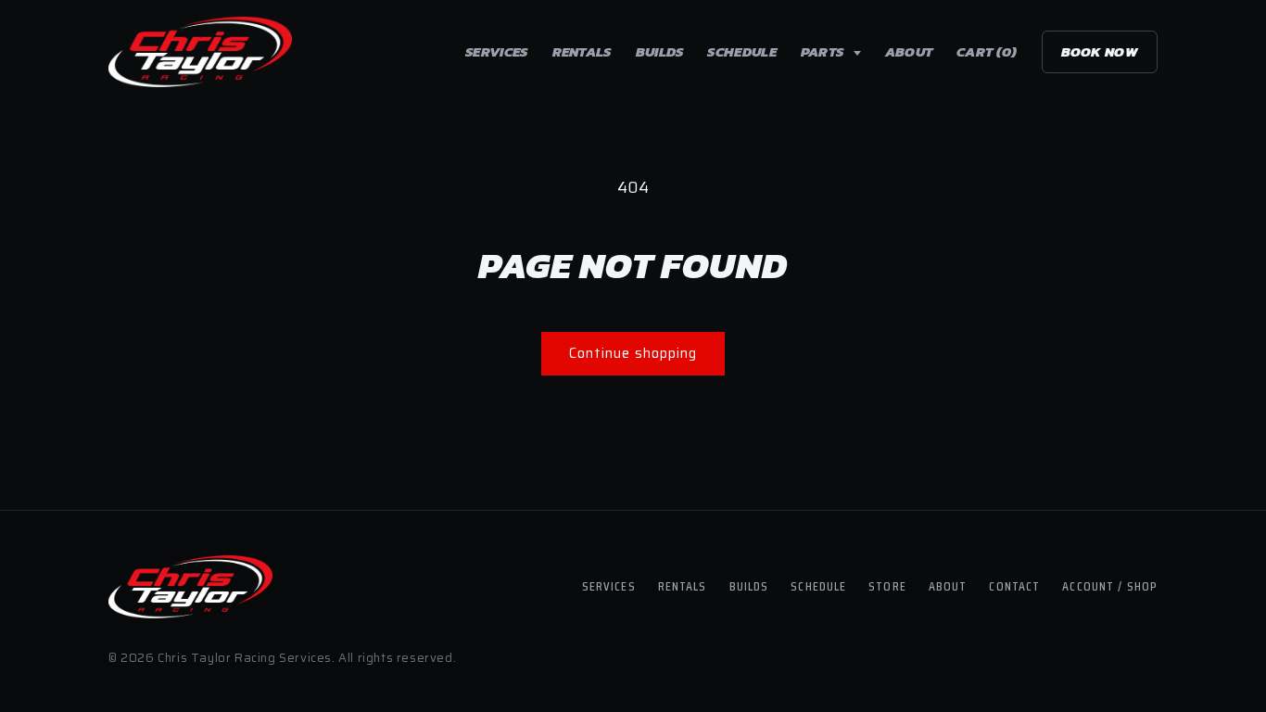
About (909, 51)
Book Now (1099, 51)
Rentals (582, 51)
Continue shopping (633, 353)
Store (887, 586)
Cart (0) (986, 51)
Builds (660, 51)
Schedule (741, 51)
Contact (1014, 586)
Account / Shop (1110, 586)
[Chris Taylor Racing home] (200, 52)
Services (496, 51)
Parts (824, 51)
